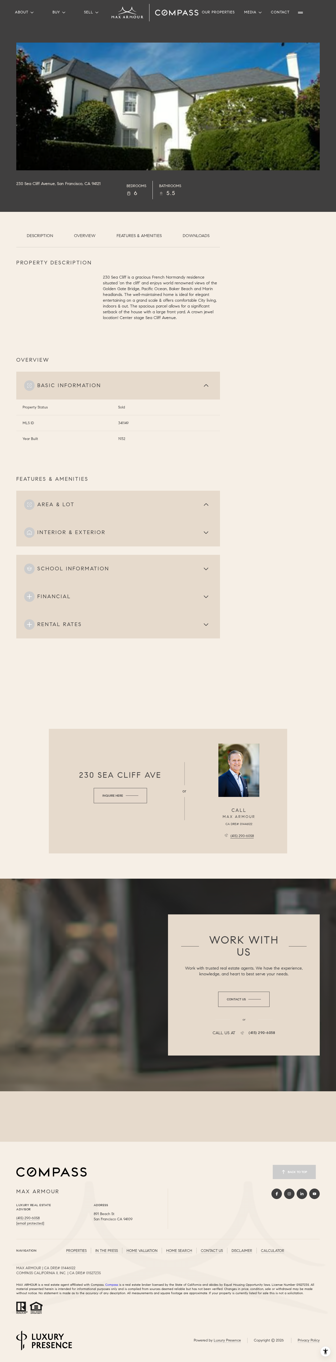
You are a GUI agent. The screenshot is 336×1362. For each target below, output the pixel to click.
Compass (111, 1285)
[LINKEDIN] (302, 1194)
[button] (244, 999)
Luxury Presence (227, 1340)
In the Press (106, 1250)
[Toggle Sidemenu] (300, 12)
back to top (297, 1172)
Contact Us (212, 1250)
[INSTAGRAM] (289, 1194)
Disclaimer (242, 1250)
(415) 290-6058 (242, 836)
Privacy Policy (309, 1340)
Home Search (179, 1250)
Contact (280, 12)
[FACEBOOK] (276, 1194)
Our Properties (218, 12)
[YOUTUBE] (314, 1194)
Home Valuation (142, 1250)
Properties (76, 1250)
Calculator (272, 1250)
